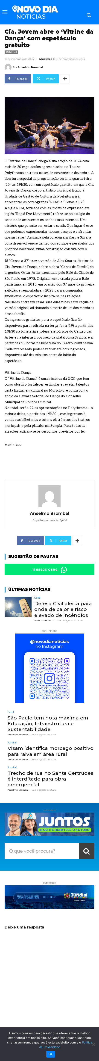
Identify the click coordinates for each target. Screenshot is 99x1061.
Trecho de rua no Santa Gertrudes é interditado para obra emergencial (50, 778)
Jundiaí (11, 51)
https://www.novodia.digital (50, 520)
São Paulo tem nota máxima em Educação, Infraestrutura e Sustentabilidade (48, 723)
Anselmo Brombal (30, 67)
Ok (51, 1054)
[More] (65, 78)
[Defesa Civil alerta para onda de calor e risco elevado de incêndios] (18, 607)
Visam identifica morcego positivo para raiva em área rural (50, 751)
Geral (37, 598)
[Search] (86, 851)
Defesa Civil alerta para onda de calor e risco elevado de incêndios (63, 609)
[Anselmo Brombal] (9, 67)
